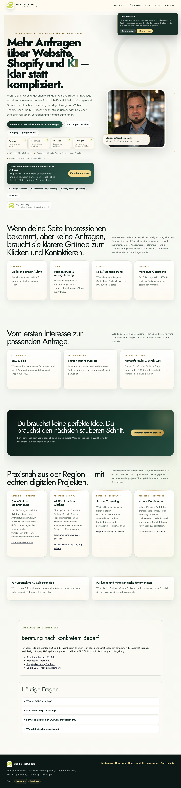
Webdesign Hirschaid (17, 188)
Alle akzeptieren (145, 31)
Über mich (120, 763)
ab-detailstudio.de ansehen (152, 531)
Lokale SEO (13, 195)
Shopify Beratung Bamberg (73, 188)
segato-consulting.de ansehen (110, 531)
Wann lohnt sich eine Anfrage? (42, 729)
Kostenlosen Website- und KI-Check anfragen (34, 124)
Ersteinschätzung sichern (147, 432)
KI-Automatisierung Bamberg (44, 188)
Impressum (152, 763)
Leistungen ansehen (78, 124)
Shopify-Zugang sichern (23, 132)
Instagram (21, 781)
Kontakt (140, 763)
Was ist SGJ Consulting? (39, 701)
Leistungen (107, 763)
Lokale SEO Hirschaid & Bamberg (43, 667)
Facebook (34, 781)
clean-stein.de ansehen (22, 542)
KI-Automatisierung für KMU (40, 657)
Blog (130, 763)
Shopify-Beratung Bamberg (40, 664)
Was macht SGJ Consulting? (41, 710)
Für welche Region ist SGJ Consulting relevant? (51, 719)
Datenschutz (167, 763)
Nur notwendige (128, 31)
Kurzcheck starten (79, 173)
